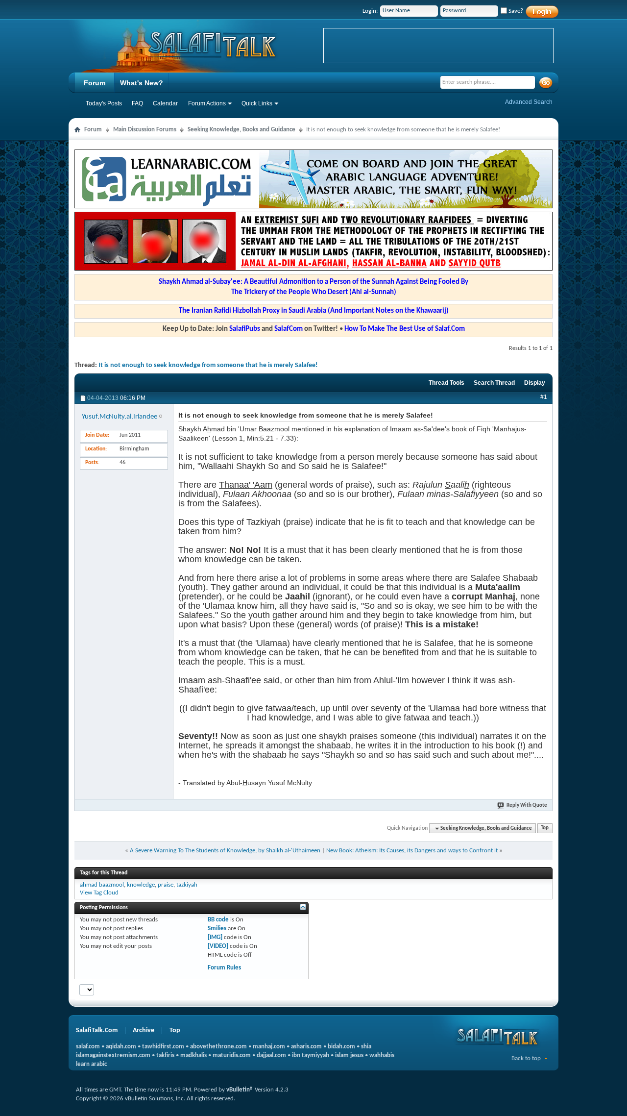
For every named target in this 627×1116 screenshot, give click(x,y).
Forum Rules (224, 968)
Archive (143, 1030)
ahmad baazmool (102, 885)
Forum (94, 83)
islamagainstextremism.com (113, 1055)
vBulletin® (239, 1090)
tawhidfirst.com (163, 1046)
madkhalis (193, 1055)
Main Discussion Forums (144, 129)
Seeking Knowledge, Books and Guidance (241, 129)
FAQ (137, 103)
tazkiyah (186, 885)
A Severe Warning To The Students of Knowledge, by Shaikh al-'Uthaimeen (225, 850)
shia (366, 1046)
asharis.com (306, 1046)
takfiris (165, 1055)
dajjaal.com (271, 1055)
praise (165, 885)
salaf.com (88, 1046)
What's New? (141, 83)
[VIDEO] (218, 946)
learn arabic (91, 1064)
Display (534, 382)
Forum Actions (207, 103)
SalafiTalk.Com (97, 1030)
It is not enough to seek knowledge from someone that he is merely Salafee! (208, 365)
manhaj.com (269, 1046)
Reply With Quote (526, 805)
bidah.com (341, 1046)
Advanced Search (529, 102)
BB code (218, 920)
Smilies (217, 928)
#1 (543, 397)
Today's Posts (104, 103)
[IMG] (215, 937)
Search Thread (494, 382)
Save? (515, 11)
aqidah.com (121, 1046)
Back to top (526, 1058)
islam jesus (349, 1055)
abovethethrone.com (218, 1046)
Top (545, 828)
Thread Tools (446, 382)
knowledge (141, 885)
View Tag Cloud (99, 893)
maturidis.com (232, 1055)
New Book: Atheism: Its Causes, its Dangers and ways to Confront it (412, 850)
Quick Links (256, 103)
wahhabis (381, 1055)
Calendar (165, 103)
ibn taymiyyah (310, 1055)
